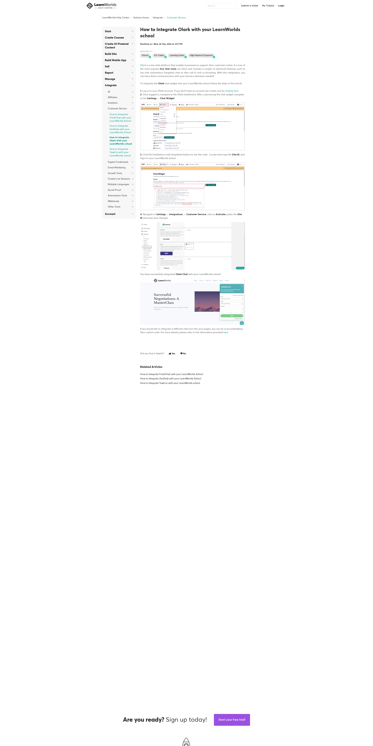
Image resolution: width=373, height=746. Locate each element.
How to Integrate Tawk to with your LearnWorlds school (120, 152)
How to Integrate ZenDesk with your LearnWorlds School (120, 129)
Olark (143, 65)
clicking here (231, 90)
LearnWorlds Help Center (115, 17)
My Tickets (268, 6)
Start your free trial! (232, 719)
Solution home (141, 17)
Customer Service (176, 17)
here (225, 332)
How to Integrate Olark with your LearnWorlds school (121, 140)
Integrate (158, 17)
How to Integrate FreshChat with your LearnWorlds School (120, 117)
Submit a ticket (249, 6)
